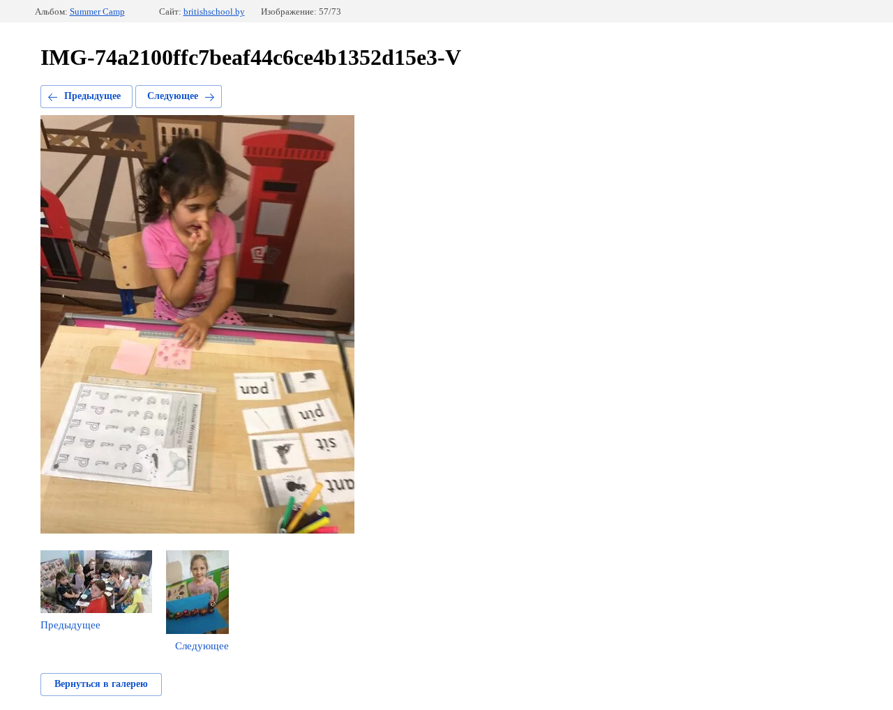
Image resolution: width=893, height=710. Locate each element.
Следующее (172, 96)
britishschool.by (214, 11)
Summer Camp (97, 11)
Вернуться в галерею (101, 684)
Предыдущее (92, 96)
